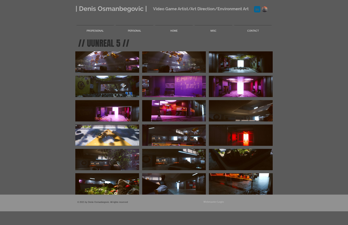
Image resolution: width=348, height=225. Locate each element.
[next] (265, 125)
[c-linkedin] (257, 9)
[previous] (82, 125)
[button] (107, 62)
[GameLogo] (264, 9)
